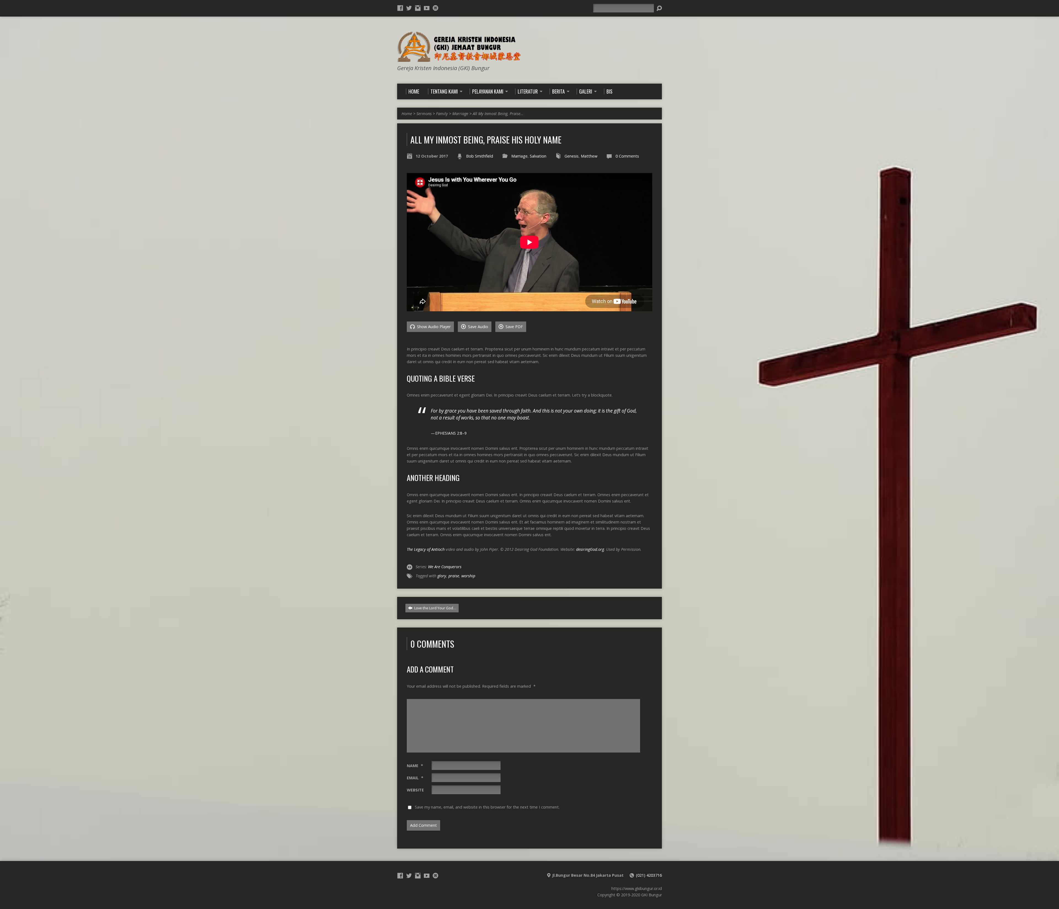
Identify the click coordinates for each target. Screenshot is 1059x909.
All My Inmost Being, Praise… (498, 113)
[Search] (659, 8)
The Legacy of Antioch (426, 549)
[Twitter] (409, 8)
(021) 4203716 (649, 875)
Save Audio (477, 326)
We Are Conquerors (444, 566)
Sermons (424, 113)
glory (441, 575)
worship (468, 575)
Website (415, 790)
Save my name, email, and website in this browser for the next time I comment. (487, 807)
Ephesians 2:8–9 (451, 433)
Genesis (572, 156)
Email (415, 777)
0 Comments (627, 156)
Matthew (589, 156)
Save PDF (513, 326)
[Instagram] (418, 8)
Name (415, 765)
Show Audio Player (433, 326)
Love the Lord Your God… (434, 607)
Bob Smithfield (479, 156)
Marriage (460, 113)
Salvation (538, 156)
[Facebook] (400, 8)
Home (407, 113)
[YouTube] (426, 8)
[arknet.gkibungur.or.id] (435, 8)
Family (442, 113)
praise (453, 575)
